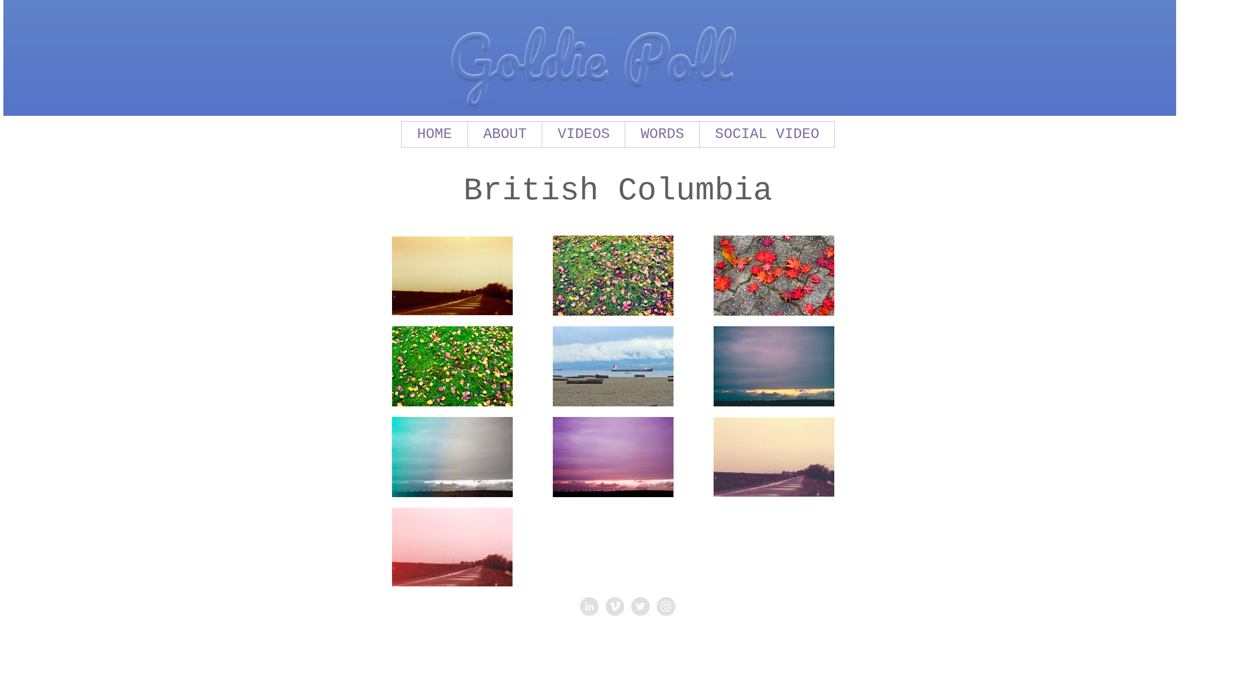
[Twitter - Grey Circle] (640, 606)
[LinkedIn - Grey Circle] (589, 606)
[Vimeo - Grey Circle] (614, 606)
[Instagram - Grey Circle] (666, 606)
